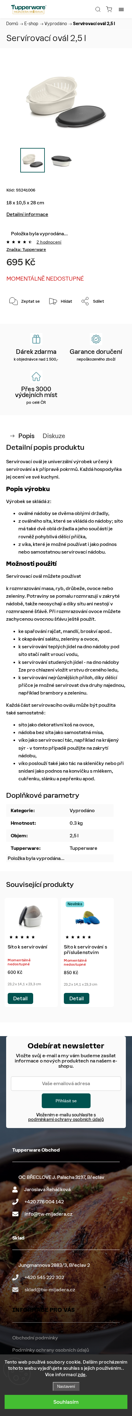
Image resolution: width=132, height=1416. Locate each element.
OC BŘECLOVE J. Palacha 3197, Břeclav (61, 1177)
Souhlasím (66, 1402)
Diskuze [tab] (54, 436)
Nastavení (66, 1386)
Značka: (26, 249)
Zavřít (111, 317)
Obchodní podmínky (35, 1337)
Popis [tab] (26, 436)
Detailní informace (27, 214)
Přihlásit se (66, 1100)
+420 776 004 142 (44, 1201)
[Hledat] (98, 9)
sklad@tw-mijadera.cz (50, 1289)
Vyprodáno (82, 810)
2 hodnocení (49, 242)
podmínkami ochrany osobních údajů (66, 1119)
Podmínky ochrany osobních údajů (50, 1350)
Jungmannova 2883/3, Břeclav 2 (54, 1265)
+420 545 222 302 (44, 1277)
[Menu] (121, 9)
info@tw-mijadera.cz (48, 1214)
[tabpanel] (31, 952)
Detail (20, 998)
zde (82, 1374)
